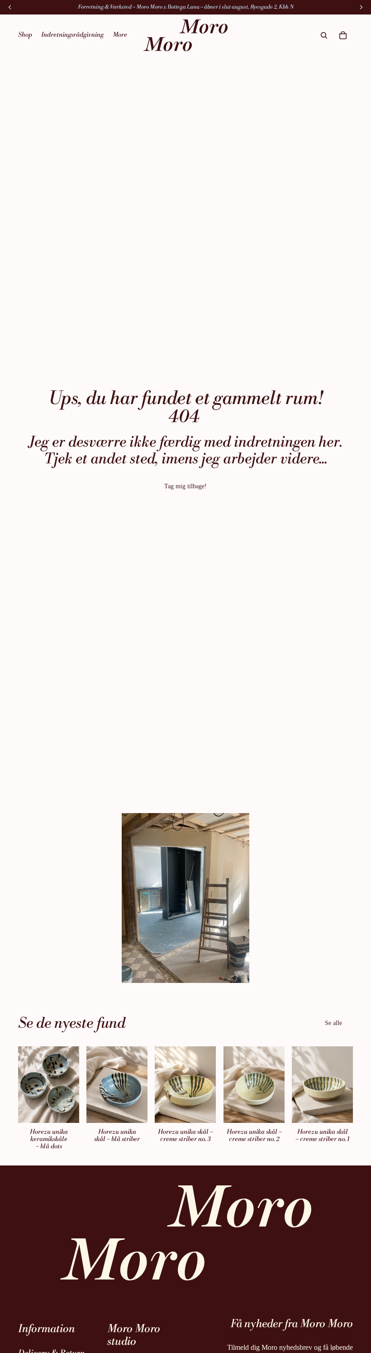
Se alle (333, 1023)
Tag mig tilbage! (185, 486)
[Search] (324, 35)
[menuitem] (120, 35)
